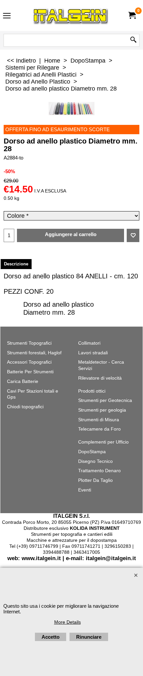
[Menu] (7, 16)
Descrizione (16, 263)
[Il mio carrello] (132, 15)
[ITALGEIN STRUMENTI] (70, 15)
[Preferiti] (133, 235)
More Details (67, 622)
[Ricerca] (133, 40)
